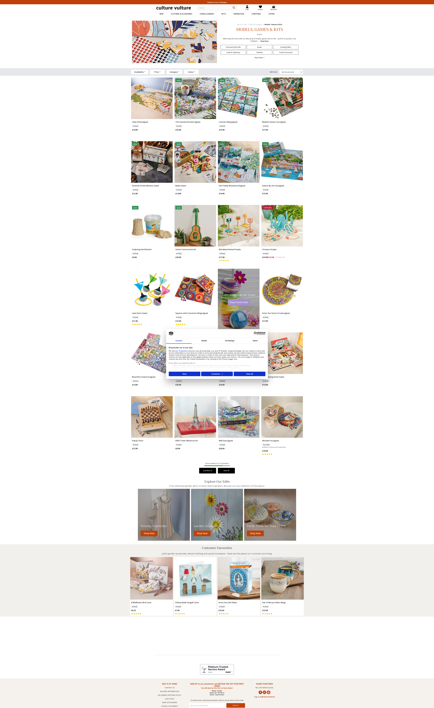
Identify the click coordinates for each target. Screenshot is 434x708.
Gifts (223, 14)
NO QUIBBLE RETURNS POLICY (169, 695)
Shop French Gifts (239, 302)
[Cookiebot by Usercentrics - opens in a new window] (255, 333)
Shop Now (149, 533)
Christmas (256, 14)
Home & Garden (207, 14)
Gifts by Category (255, 24)
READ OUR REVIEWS (169, 702)
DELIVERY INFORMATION (169, 691)
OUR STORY (169, 699)
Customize (215, 374)
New (161, 14)
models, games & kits (273, 24)
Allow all (249, 374)
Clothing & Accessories (181, 14)
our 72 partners (181, 351)
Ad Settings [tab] (229, 340)
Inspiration (239, 14)
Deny (185, 374)
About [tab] (255, 340)
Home (239, 24)
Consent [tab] (179, 340)
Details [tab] (204, 340)
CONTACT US (170, 688)
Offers (272, 14)
